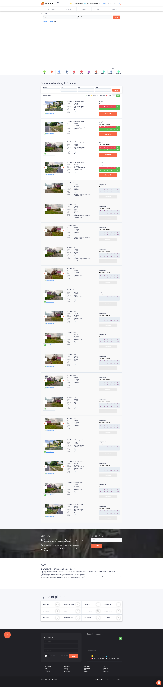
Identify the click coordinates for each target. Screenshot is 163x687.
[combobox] (60, 17)
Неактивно (108, 196)
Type (62, 87)
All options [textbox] (99, 90)
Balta (85, 670)
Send (73, 656)
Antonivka (67, 666)
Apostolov (87, 666)
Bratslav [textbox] (80, 17)
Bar (104, 670)
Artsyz (105, 666)
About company (50, 9)
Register (96, 545)
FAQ (98, 9)
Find (116, 17)
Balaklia (66, 670)
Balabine (47, 670)
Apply (116, 90)
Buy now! (108, 114)
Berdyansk (106, 671)
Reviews (84, 9)
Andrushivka (48, 666)
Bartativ (86, 671)
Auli (46, 668)
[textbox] (60, 17)
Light (96, 87)
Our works (68, 9)
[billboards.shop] (48, 3)
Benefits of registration (99, 679)
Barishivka (67, 671)
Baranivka (47, 671)
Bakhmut (105, 668)
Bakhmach (87, 668)
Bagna (66, 668)
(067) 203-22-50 (4, 686)
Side (79, 87)
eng (104, 3)
